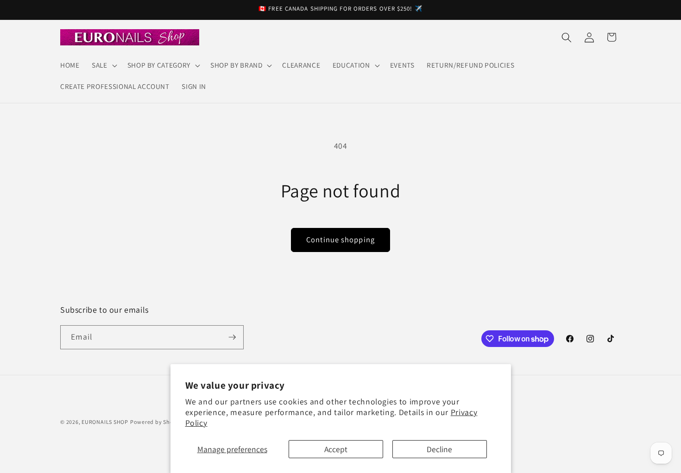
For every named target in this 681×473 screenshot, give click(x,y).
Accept (335, 449)
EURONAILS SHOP (105, 421)
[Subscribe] (232, 337)
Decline (439, 449)
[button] (103, 65)
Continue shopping (340, 239)
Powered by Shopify (157, 421)
